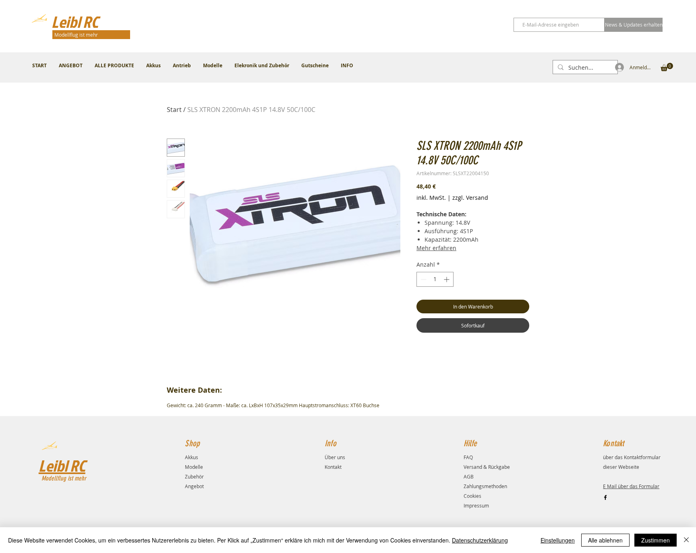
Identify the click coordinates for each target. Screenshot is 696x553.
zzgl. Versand (470, 197)
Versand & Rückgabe (487, 467)
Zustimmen (655, 540)
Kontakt (333, 467)
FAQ (468, 457)
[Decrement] (423, 279)
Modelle (194, 467)
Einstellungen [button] (558, 540)
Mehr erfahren (436, 248)
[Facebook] (605, 497)
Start (174, 109)
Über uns (335, 457)
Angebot (194, 486)
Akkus (191, 457)
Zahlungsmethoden (485, 486)
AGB (469, 476)
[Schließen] (686, 540)
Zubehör (194, 476)
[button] (667, 67)
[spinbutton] (435, 279)
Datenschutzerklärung (480, 540)
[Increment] (447, 279)
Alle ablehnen (605, 540)
